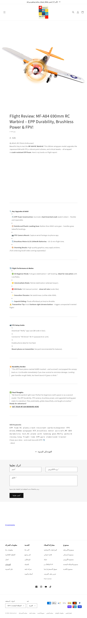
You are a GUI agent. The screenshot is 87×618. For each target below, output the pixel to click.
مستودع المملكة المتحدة (70, 564)
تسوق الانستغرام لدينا (50, 569)
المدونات (8, 564)
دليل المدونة (9, 569)
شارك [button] (14, 138)
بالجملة (27, 564)
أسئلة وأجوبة (29, 574)
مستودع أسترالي (68, 555)
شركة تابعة (28, 569)
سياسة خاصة (32, 613)
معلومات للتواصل (59, 613)
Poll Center (48, 579)
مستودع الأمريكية (68, 550)
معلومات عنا (9, 550)
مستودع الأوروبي (68, 559)
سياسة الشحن (49, 613)
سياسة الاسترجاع (23, 613)
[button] (4, 12)
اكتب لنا (27, 550)
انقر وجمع (28, 555)
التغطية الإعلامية (10, 555)
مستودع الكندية (68, 569)
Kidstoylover (13, 613)
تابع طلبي (27, 559)
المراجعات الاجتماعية (50, 550)
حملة (45, 559)
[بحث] (73, 12)
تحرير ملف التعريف (50, 574)
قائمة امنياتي (48, 555)
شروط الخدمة (40, 613)
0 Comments (10, 525)
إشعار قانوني (69, 613)
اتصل (7, 559)
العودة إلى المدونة (45, 451)
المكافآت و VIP (48, 564)
